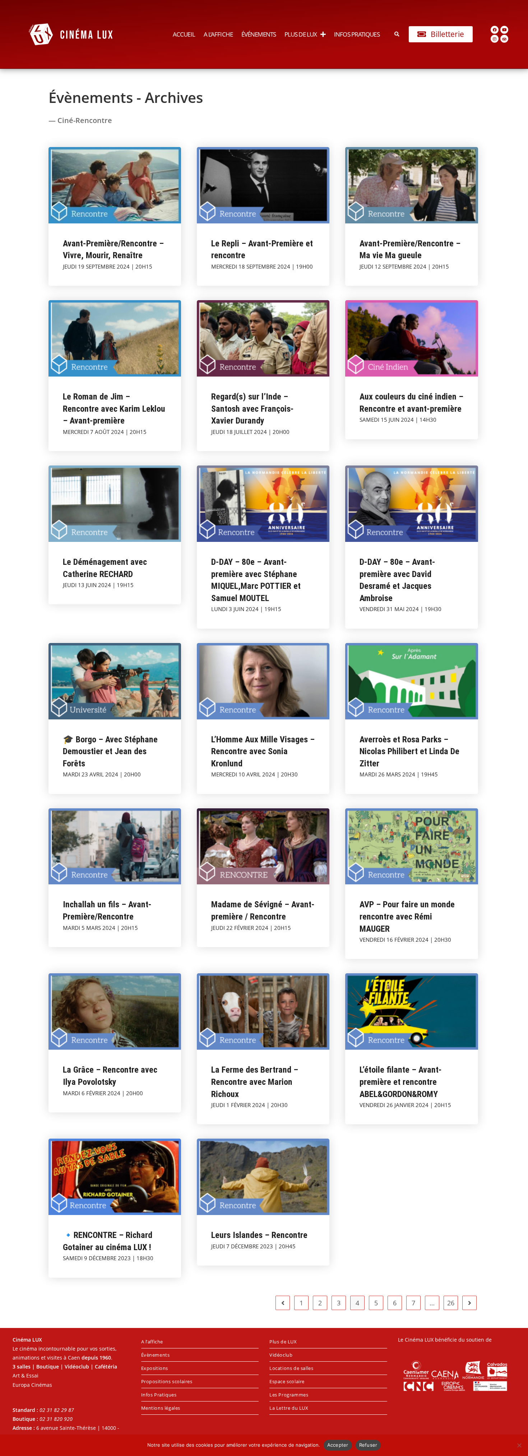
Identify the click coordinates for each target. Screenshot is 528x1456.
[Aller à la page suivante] (469, 1303)
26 (450, 1303)
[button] (397, 34)
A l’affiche (218, 34)
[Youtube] (504, 30)
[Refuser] (519, 1445)
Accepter (337, 1445)
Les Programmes (288, 1394)
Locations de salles (291, 1368)
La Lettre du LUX (289, 1408)
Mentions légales (161, 1408)
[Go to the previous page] (282, 1303)
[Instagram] (495, 39)
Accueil (184, 34)
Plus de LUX (300, 34)
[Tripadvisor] (504, 39)
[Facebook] (495, 30)
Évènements (155, 1355)
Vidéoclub (280, 1355)
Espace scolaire (287, 1381)
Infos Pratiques (357, 34)
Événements (258, 34)
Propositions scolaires (167, 1381)
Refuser (368, 1445)
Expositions (154, 1368)
